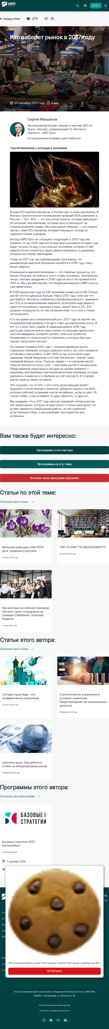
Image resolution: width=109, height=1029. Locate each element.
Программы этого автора (54, 450)
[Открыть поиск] (77, 5)
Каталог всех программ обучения (54, 478)
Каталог (96, 6)
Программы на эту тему (54, 464)
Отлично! (54, 971)
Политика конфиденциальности (54, 1011)
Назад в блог (11, 18)
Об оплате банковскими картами (54, 1005)
